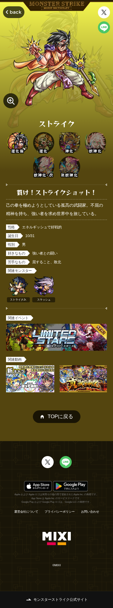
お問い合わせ (90, 511)
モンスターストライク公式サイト (60, 599)
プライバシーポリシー (60, 511)
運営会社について (26, 511)
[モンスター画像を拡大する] (10, 100)
